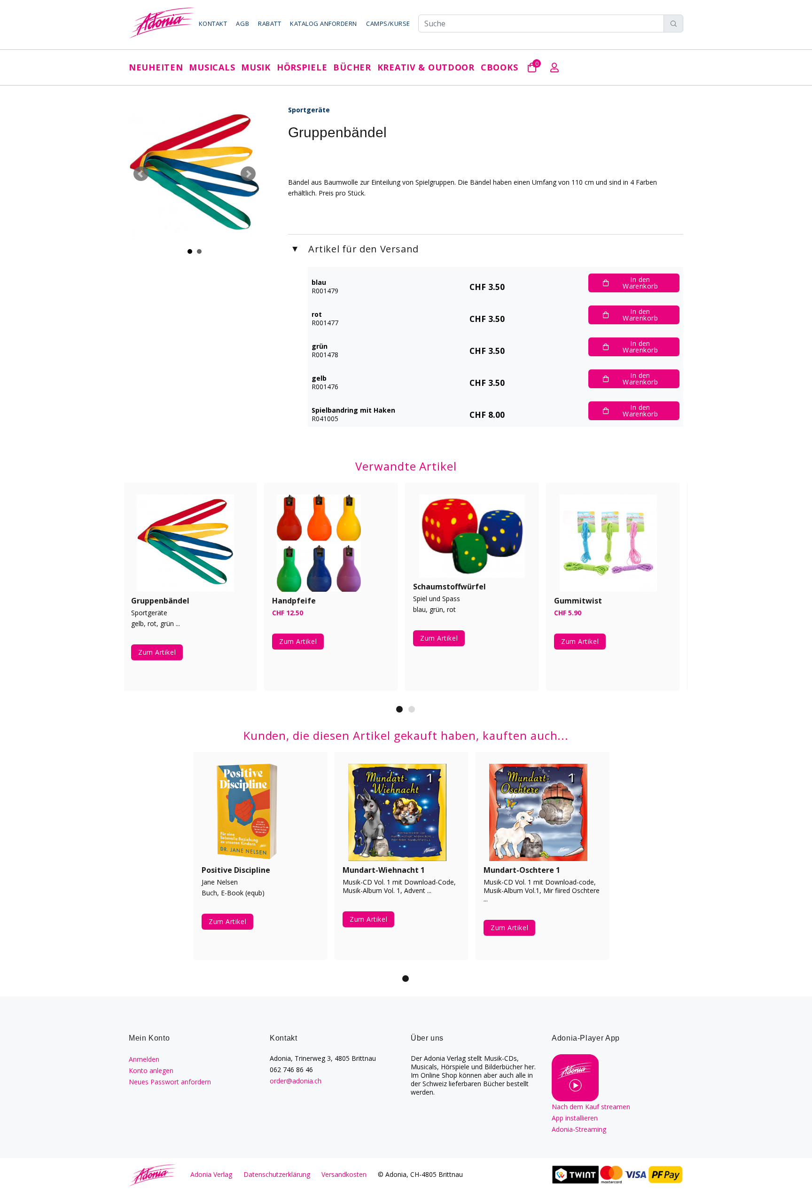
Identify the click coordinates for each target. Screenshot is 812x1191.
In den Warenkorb (640, 282)
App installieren (575, 1117)
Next (248, 173)
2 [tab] (411, 709)
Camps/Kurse (388, 23)
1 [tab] (399, 709)
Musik (256, 67)
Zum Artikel (157, 652)
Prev (140, 173)
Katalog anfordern (323, 23)
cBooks (499, 67)
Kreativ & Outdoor (426, 67)
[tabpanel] (190, 593)
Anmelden (144, 1059)
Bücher (352, 67)
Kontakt (213, 23)
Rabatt (269, 23)
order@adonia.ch (295, 1080)
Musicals (212, 67)
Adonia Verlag (211, 1174)
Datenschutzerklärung (276, 1174)
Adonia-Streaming (579, 1129)
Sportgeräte (309, 109)
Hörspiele (302, 67)
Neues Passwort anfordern (170, 1081)
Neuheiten (156, 67)
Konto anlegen (151, 1070)
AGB (242, 23)
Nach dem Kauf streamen (591, 1106)
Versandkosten (344, 1174)
